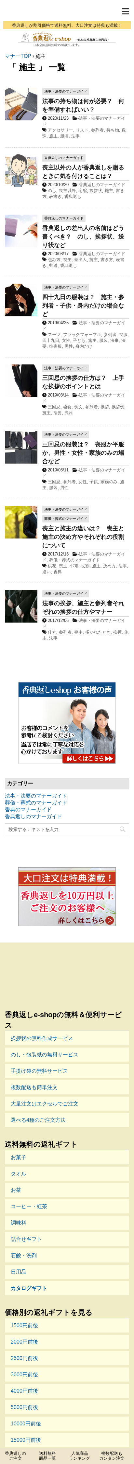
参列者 (97, 130)
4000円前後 (24, 1391)
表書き (55, 196)
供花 (52, 565)
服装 (64, 135)
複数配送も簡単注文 (34, 1087)
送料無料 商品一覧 (47, 1456)
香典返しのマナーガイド (102, 184)
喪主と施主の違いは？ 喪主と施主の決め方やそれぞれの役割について (83, 537)
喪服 (123, 334)
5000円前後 (24, 1407)
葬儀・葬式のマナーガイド (74, 559)
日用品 (18, 1272)
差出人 (80, 259)
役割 (85, 565)
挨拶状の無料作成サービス (42, 1038)
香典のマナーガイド (28, 809)
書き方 (106, 259)
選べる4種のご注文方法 (38, 1120)
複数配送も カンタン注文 (112, 1456)
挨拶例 (118, 406)
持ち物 (112, 130)
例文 (78, 406)
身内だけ (83, 346)
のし (52, 190)
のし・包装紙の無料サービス (44, 1054)
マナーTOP (18, 56)
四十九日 (50, 340)
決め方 (109, 565)
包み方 (54, 259)
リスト (82, 130)
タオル (18, 1173)
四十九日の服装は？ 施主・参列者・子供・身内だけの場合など (83, 305)
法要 (57, 412)
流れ (68, 412)
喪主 (67, 259)
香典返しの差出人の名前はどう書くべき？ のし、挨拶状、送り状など (83, 236)
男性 (68, 346)
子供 (93, 481)
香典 (57, 571)
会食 (67, 406)
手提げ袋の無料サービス (39, 1071)
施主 (53, 135)
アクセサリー (60, 130)
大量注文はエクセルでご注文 (44, 1103)
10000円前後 (26, 1423)
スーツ (54, 334)
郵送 (53, 265)
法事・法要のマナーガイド (36, 796)
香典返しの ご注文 (15, 1456)
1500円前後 (24, 1325)
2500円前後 (24, 1358)
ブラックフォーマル (82, 334)
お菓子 (18, 1157)
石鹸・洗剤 (24, 1255)
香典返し (72, 196)
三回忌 (54, 406)
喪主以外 (67, 190)
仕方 (52, 632)
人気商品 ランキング (79, 1456)
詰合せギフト (26, 1239)
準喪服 (55, 346)
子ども (79, 340)
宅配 (82, 190)
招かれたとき (98, 632)
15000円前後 (26, 1440)
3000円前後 (24, 1374)
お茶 (16, 1190)
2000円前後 (24, 1342)
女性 (66, 340)
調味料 (18, 1223)
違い (46, 571)
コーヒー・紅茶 (29, 1206)
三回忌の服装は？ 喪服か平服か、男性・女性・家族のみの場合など (83, 453)
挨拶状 (95, 190)
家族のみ (108, 481)
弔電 (74, 565)
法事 (75, 135)
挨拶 (104, 406)
